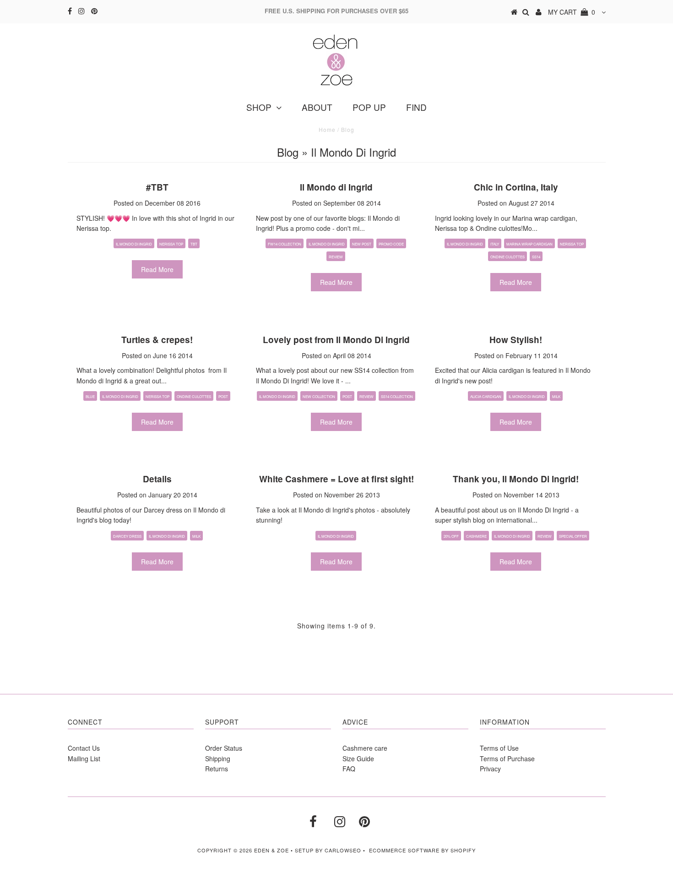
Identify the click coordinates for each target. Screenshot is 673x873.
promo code (391, 243)
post (223, 396)
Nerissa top (171, 243)
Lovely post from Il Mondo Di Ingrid (336, 339)
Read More (157, 269)
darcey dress (127, 536)
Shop (258, 107)
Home (327, 129)
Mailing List (84, 758)
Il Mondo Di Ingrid (277, 396)
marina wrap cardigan (529, 243)
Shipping (217, 758)
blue (90, 396)
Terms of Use (499, 748)
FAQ (348, 768)
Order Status (223, 748)
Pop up (369, 107)
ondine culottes (507, 256)
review (336, 256)
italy (494, 243)
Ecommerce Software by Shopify (422, 850)
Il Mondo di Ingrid (134, 243)
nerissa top (572, 243)
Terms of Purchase (507, 758)
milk (556, 396)
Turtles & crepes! (157, 339)
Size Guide (358, 758)
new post (361, 243)
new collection (319, 396)
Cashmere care (364, 748)
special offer (573, 536)
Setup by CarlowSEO (328, 850)
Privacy (490, 768)
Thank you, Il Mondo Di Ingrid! (516, 479)
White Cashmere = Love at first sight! (336, 479)
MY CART (571, 11)
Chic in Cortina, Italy (516, 187)
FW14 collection (284, 243)
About (317, 107)
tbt (193, 243)
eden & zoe (271, 850)
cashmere (476, 536)
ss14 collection (397, 396)
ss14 (536, 256)
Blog (288, 152)
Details (157, 479)
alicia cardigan (485, 396)
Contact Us (84, 748)
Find (416, 107)
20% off (451, 536)
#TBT (157, 187)
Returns (216, 768)
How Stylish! (515, 339)
